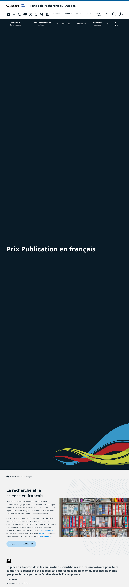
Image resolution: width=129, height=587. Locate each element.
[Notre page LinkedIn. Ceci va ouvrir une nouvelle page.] (8, 14)
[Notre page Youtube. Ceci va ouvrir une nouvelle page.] (25, 14)
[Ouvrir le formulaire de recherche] (114, 14)
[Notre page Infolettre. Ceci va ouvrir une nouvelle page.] (47, 14)
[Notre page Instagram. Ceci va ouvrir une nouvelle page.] (20, 14)
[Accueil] (7, 477)
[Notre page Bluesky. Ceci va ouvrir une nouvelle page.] (42, 14)
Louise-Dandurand (44, 536)
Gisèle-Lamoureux (46, 530)
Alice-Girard (43, 533)
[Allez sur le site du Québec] (15, 5)
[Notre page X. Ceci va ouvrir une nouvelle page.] (31, 14)
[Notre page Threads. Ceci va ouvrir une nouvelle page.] (36, 14)
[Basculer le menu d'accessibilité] (121, 14)
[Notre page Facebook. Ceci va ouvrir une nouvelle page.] (14, 14)
